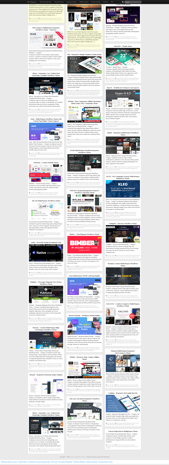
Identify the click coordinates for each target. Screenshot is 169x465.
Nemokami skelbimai (79, 462)
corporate (55, 18)
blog (40, 18)
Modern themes (83, 2)
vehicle (38, 112)
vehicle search (49, 112)
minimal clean (130, 123)
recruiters (69, 437)
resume (83, 350)
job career (77, 436)
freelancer (131, 36)
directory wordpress (94, 141)
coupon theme (81, 141)
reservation (121, 257)
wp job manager (86, 437)
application (124, 423)
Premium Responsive (46, 2)
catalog (87, 389)
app (40, 153)
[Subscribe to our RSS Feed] (122, 2)
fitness (107, 168)
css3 (53, 192)
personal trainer (125, 342)
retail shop (136, 342)
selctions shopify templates (73, 94)
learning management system (86, 226)
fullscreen (42, 365)
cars (30, 111)
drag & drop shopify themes (79, 92)
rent (35, 112)
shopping (31, 66)
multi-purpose (45, 19)
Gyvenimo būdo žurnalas (105, 462)
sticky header (123, 386)
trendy (57, 274)
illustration (108, 38)
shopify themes (124, 81)
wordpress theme (35, 21)
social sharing (74, 267)
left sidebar (124, 123)
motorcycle (31, 112)
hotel (138, 255)
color (124, 36)
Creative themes (95, 2)
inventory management (50, 111)
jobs (99, 436)
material (60, 272)
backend (58, 405)
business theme (43, 363)
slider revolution (39, 321)
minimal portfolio (112, 342)
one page (136, 123)
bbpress (118, 212)
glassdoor (83, 434)
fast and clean (45, 318)
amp (41, 318)
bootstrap (44, 18)
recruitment (79, 437)
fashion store (126, 79)
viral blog (82, 267)
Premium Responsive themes (77, 457)
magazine (31, 19)
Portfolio (105, 2)
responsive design (119, 215)
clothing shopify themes (133, 78)
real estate (116, 257)
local (110, 257)
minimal (36, 19)
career (79, 434)
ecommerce (55, 63)
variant (34, 156)
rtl (29, 321)
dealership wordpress (40, 111)
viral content (87, 267)
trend (94, 184)
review (68, 143)
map (113, 257)
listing (57, 111)
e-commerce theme (129, 214)
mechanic (115, 168)
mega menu (132, 79)
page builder (122, 38)
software (121, 424)
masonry (113, 38)
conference (130, 167)
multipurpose (46, 154)
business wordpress (84, 349)
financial (138, 167)
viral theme (79, 269)
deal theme (87, 141)
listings (107, 257)
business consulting (75, 349)
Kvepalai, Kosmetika (92, 462)
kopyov (114, 424)
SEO (112, 2)
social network (132, 215)
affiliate (80, 389)
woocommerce (39, 66)
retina (59, 19)
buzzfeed (85, 266)
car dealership (58, 109)
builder (86, 306)
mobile (136, 385)
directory (135, 255)
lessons (94, 226)
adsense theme (81, 139)
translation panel (47, 321)
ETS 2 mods (54, 462)
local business (74, 350)
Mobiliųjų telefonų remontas (9, 462)
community (75, 141)
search (126, 257)
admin (41, 405)
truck (30, 452)
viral (79, 267)
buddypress (69, 141)
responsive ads (55, 319)
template (87, 184)
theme (90, 184)
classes (84, 224)
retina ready (126, 215)
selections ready (87, 94)
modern (39, 19)
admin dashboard (47, 405)
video (131, 124)
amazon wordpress (96, 139)
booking (127, 255)
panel (117, 424)
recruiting (74, 437)
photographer (128, 38)
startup (30, 156)
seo (61, 19)
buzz (81, 266)
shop (30, 21)
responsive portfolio (125, 124)
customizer (116, 214)
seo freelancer (109, 344)
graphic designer (114, 341)
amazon (84, 389)
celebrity (89, 266)
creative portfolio (58, 363)
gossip (92, 266)
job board (73, 436)
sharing (69, 267)
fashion (60, 63)
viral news (74, 269)
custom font (132, 121)
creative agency (125, 121)
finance (94, 349)
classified (33, 111)
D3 (138, 423)
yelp (137, 257)
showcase (112, 39)
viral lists (92, 267)
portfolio (50, 19)
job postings (91, 436)
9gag (79, 266)
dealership (31, 450)
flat (134, 385)
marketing (40, 154)
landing (30, 154)
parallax (118, 81)
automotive (44, 109)
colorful (125, 385)
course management (91, 224)
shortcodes (32, 321)
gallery (98, 182)
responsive (55, 19)
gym (53, 272)
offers (99, 390)
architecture (119, 121)
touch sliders (129, 386)
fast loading (37, 365)
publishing (49, 319)
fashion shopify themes (119, 79)
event (61, 153)
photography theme (33, 366)
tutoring (82, 227)
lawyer (55, 272)
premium (77, 184)
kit (111, 424)
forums (77, 226)
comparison (97, 389)
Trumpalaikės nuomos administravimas (39, 462)
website (48, 406)
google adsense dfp (53, 318)
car (48, 449)
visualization (127, 424)
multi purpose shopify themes (89, 93)
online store (46, 65)
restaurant (50, 274)
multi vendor (80, 142)
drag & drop (70, 92)
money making (74, 142)
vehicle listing (43, 112)
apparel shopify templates (122, 78)
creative (60, 18)
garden (110, 168)
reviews (60, 319)
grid (134, 36)
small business (90, 350)
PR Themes (31, 2)
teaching (78, 227)
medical (119, 168)
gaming (111, 297)
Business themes (59, 2)
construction (129, 295)
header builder (32, 65)
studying (74, 227)
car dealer (52, 109)
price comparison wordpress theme (91, 142)
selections (82, 94)
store (34, 66)
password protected (110, 124)
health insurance (122, 341)
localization (31, 194)
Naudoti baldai (22, 462)
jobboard (96, 436)
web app (45, 406)
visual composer (51, 366)
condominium (124, 167)
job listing (82, 436)
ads (117, 255)
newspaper (39, 319)
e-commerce (50, 63)
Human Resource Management (92, 434)
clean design (133, 212)
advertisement (121, 255)
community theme (110, 214)
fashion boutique (109, 79)
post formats (112, 215)
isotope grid (118, 123)
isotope (56, 192)
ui (123, 424)
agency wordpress (85, 347)
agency (118, 36)
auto (41, 109)
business (48, 18)
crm (136, 423)
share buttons (97, 266)
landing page (48, 365)
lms (97, 226)
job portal (86, 436)
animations (53, 405)
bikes (49, 109)
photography (135, 38)
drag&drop (122, 214)
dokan (68, 142)
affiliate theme (88, 139)
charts (133, 423)
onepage (127, 168)
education (57, 153)
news (36, 319)
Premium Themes (34, 18)
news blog (119, 342)
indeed (68, 436)
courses (97, 224)
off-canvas (44, 319)
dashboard (31, 406)
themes (129, 257)
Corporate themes (71, 2)
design (126, 36)
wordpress (97, 184)
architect (118, 167)
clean (51, 18)
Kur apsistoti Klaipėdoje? (65, 462)
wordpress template (112, 126)
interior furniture (130, 341)
